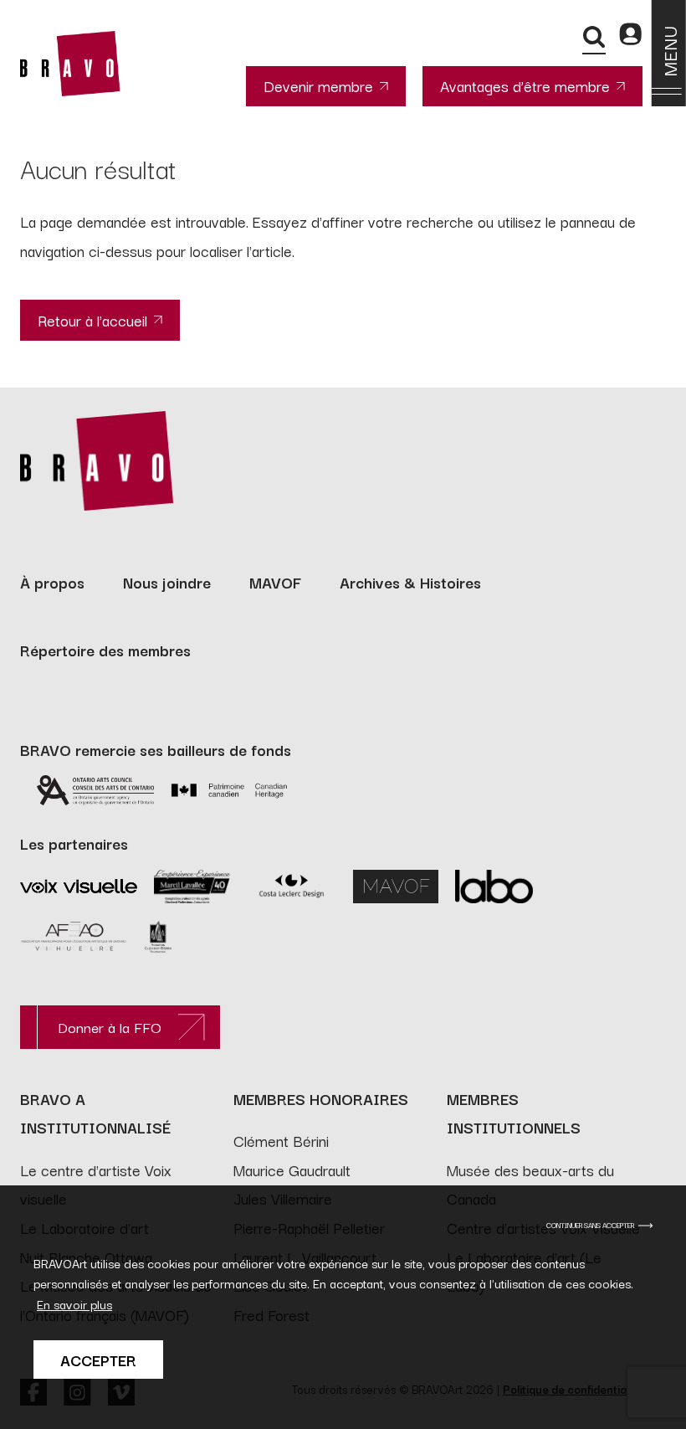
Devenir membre (318, 85)
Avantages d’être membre (525, 85)
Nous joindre (167, 582)
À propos (52, 582)
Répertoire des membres (105, 649)
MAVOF (275, 582)
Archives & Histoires (410, 582)
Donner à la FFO (109, 1026)
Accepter (98, 1359)
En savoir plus (74, 1303)
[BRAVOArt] (70, 63)
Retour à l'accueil (92, 320)
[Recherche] (594, 37)
